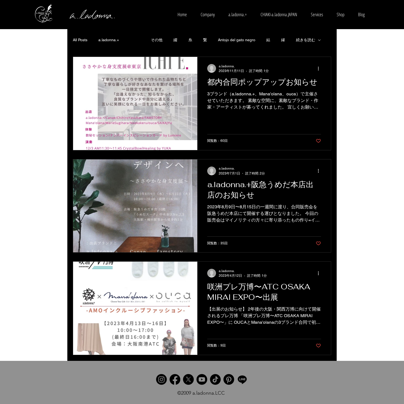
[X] (188, 379)
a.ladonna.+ (108, 40)
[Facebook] (175, 379)
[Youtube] (202, 379)
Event (135, 40)
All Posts (80, 40)
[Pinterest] (228, 379)
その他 (156, 40)
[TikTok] (215, 379)
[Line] (242, 379)
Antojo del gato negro (236, 40)
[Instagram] (161, 379)
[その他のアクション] (320, 68)
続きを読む (305, 40)
